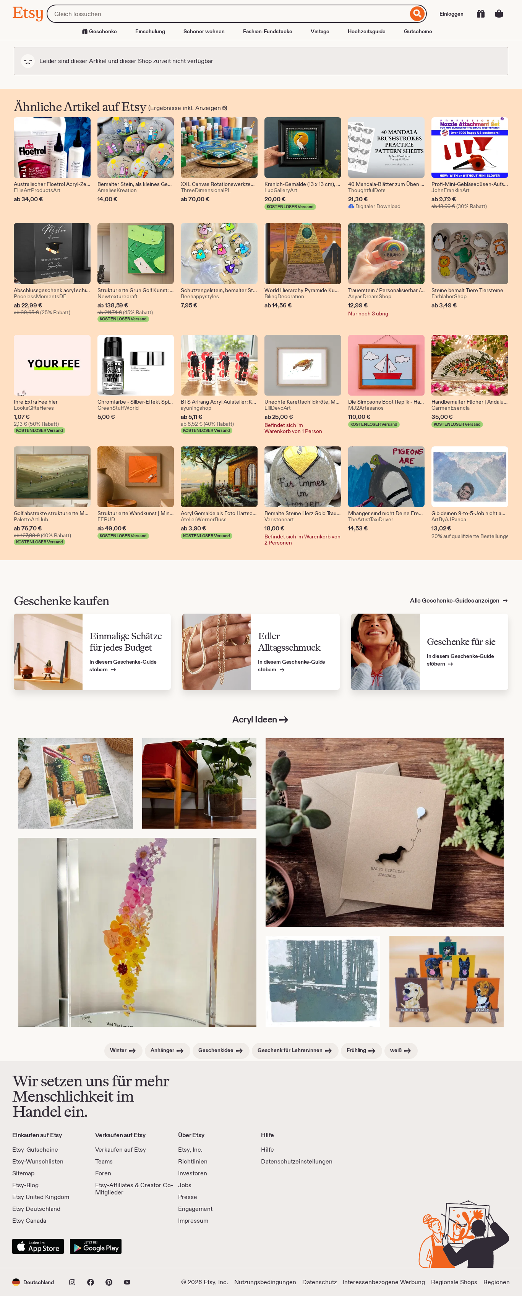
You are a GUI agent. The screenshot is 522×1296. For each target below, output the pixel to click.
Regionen (496, 1282)
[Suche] (417, 14)
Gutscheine (418, 31)
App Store (38, 1246)
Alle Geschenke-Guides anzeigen (455, 600)
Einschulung (150, 31)
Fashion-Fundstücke (267, 31)
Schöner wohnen (204, 31)
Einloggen (451, 14)
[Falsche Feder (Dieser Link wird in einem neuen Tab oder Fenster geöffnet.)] (323, 981)
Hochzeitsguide (367, 31)
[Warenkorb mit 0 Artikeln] (499, 14)
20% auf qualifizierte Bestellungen (469, 536)
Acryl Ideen (254, 719)
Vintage (320, 31)
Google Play (96, 1246)
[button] (33, 1282)
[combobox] (227, 14)
